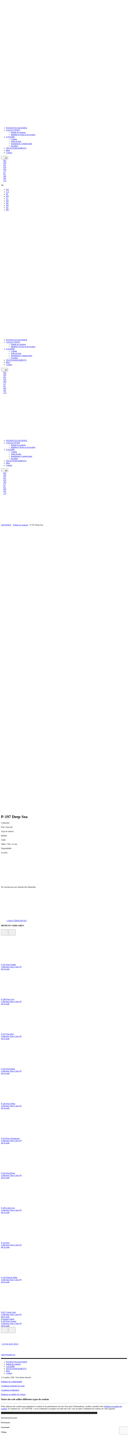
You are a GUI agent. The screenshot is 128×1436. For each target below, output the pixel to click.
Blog (8, 1371)
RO (4, 176)
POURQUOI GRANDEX (16, 1362)
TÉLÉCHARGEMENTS (16, 1369)
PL (4, 174)
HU (4, 169)
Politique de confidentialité (11, 1382)
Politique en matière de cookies (13, 1394)
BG (4, 160)
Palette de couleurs (13, 1364)
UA (4, 181)
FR (5, 158)
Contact (9, 1373)
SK (4, 178)
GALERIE (10, 1366)
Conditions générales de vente (13, 1386)
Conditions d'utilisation (10, 1390)
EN (4, 167)
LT (4, 172)
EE (4, 165)
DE (4, 163)
